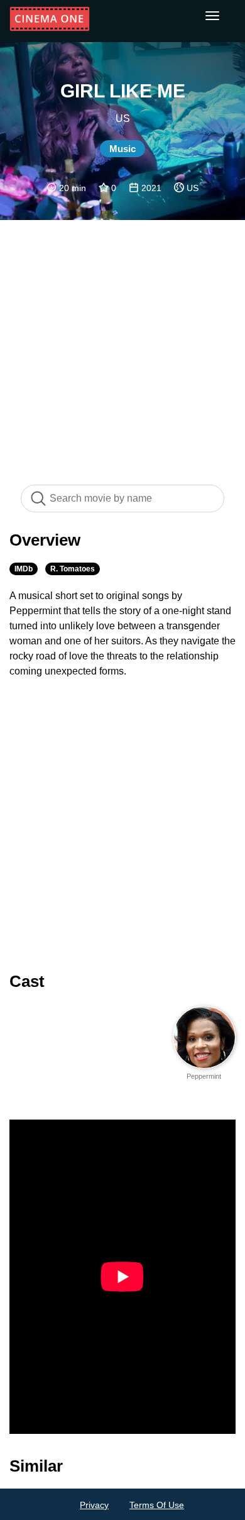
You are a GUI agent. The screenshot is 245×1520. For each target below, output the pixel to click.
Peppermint (204, 1076)
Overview (44, 540)
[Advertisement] (122, 345)
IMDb (23, 568)
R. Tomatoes (72, 568)
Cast (27, 981)
